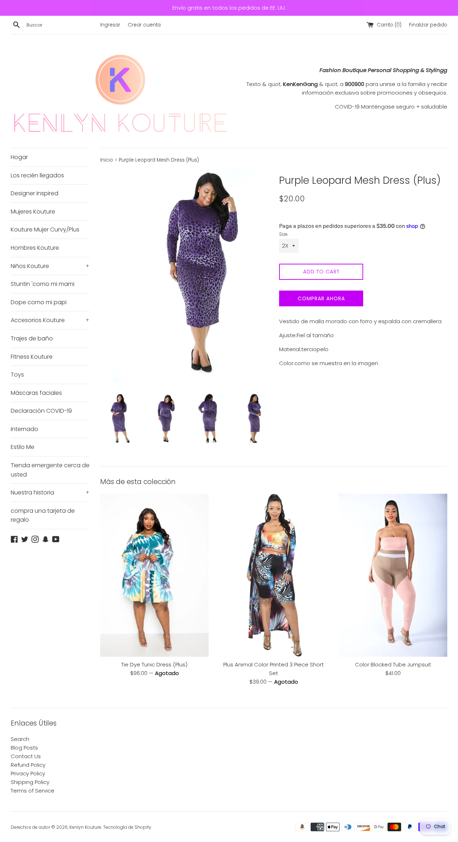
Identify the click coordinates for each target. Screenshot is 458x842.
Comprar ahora (321, 298)
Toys (17, 374)
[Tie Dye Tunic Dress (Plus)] (154, 575)
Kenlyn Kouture (85, 827)
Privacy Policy (28, 773)
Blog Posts (24, 747)
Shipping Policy (30, 782)
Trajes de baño (32, 338)
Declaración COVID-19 (41, 411)
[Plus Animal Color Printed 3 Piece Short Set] (273, 575)
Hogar (19, 157)
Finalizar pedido (428, 24)
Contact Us (26, 756)
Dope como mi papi (39, 302)
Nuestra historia (50, 492)
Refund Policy (28, 765)
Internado (24, 429)
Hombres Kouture (35, 248)
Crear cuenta (144, 24)
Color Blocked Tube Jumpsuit (393, 664)
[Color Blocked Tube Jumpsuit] (393, 575)
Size (283, 234)
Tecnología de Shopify (127, 827)
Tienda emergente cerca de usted (50, 470)
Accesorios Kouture (50, 320)
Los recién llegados (37, 175)
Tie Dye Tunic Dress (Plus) (154, 664)
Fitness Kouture (32, 357)
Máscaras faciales (36, 393)
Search (20, 739)
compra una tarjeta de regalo (43, 515)
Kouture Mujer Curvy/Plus (45, 229)
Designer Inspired (34, 193)
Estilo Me (22, 447)
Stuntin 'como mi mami (42, 284)
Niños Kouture (50, 266)
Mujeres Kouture (33, 211)
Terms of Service (32, 790)
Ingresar (110, 24)
